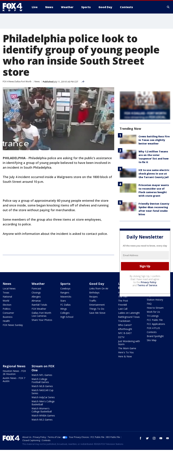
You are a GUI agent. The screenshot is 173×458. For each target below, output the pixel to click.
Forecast (36, 288)
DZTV (121, 337)
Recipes (93, 296)
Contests (152, 332)
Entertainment (97, 304)
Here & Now (125, 356)
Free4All (122, 304)
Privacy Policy (148, 282)
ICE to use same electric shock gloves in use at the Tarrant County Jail (154, 173)
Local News (9, 288)
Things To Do (96, 308)
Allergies (36, 296)
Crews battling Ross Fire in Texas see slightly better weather (154, 140)
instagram (154, 438)
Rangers (64, 292)
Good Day (96, 284)
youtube (161, 438)
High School (66, 316)
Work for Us (153, 311)
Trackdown (124, 321)
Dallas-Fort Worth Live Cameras (41, 314)
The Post (123, 300)
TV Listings (153, 315)
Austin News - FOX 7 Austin (14, 379)
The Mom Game (127, 348)
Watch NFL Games (42, 375)
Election (7, 304)
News (37, 81)
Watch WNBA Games (43, 415)
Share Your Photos (42, 319)
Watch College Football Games (40, 380)
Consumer (8, 312)
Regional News (14, 366)
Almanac (36, 300)
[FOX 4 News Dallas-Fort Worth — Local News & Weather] (14, 7)
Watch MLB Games (42, 386)
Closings (36, 292)
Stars (63, 300)
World (6, 300)
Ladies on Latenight (129, 312)
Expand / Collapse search (168, 7)
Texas (6, 292)
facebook (140, 438)
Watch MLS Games (42, 419)
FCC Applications (156, 324)
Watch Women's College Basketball (42, 410)
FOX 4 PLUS (153, 328)
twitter (147, 438)
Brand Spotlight (155, 336)
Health (6, 321)
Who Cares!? (125, 325)
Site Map (151, 340)
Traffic (92, 300)
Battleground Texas (129, 316)
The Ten (122, 296)
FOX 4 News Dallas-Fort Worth (17, 81)
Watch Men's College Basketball (43, 403)
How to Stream (155, 307)
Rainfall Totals (39, 304)
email (167, 438)
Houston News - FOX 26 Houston (14, 372)
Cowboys (65, 288)
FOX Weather (39, 308)
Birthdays (94, 292)
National (7, 296)
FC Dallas (65, 304)
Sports (65, 284)
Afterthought (125, 329)
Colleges (65, 312)
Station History (155, 299)
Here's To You (126, 352)
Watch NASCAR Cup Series (42, 392)
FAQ (149, 303)
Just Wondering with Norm (129, 343)
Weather (38, 284)
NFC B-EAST (125, 333)
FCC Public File (155, 319)
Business (8, 316)
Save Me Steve (97, 312)
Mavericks (65, 296)
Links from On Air (98, 288)
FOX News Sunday (13, 325)
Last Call (122, 308)
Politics (6, 308)
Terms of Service (147, 285)
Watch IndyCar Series (43, 397)
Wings (63, 308)
